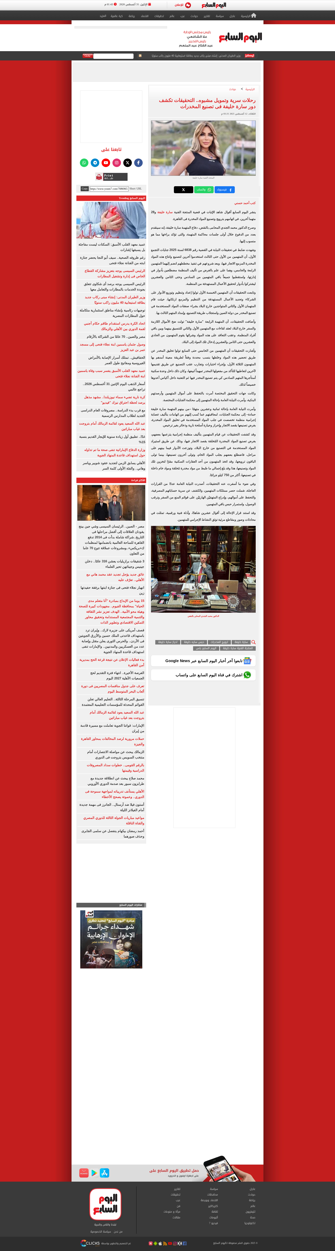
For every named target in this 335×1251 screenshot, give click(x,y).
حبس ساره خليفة (194, 642)
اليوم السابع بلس (206, 648)
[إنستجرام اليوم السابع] (116, 163)
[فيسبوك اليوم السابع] (138, 163)
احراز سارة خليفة (167, 642)
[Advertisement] (167, 1124)
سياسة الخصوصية (100, 1232)
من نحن (118, 1232)
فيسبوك (222, 189)
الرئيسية (250, 89)
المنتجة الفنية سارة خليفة (238, 648)
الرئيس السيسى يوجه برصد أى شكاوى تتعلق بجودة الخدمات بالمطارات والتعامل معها (193, 55)
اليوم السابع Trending (132, 198)
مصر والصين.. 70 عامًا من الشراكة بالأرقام (116, 337)
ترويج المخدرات (219, 642)
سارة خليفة (165, 212)
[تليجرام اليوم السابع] (95, 163)
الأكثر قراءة (138, 480)
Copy (85, 188)
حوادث (232, 89)
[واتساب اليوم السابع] (84, 163)
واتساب (201, 189)
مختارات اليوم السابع (130, 905)
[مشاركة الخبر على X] (183, 189)
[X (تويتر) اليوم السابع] (127, 163)
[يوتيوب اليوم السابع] (106, 163)
